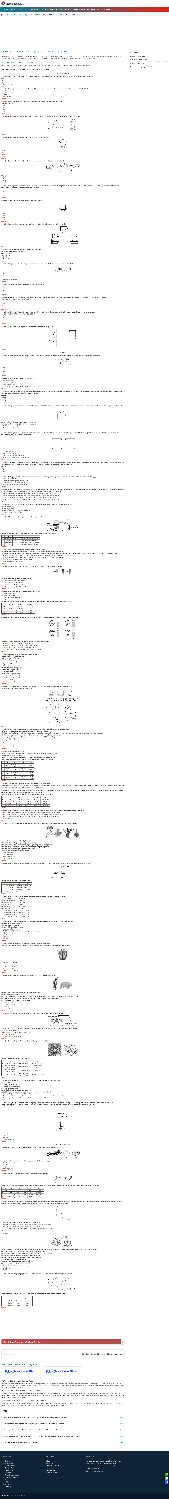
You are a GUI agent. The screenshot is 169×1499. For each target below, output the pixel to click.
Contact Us (49, 1463)
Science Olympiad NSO (26, 15)
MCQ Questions (64, 9)
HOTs (6, 1480)
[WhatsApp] (167, 1474)
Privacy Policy (50, 1470)
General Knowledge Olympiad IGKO (141, 67)
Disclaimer (49, 1468)
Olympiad (10, 15)
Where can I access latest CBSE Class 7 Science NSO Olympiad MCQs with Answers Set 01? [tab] (35, 1417)
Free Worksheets (78, 9)
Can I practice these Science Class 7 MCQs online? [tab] (21, 1442)
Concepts (8, 1473)
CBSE (13, 9)
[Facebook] (167, 1482)
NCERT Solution (10, 1466)
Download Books (10, 1470)
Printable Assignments (12, 1475)
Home (4, 15)
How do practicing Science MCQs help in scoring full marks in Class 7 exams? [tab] (30, 1430)
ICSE (20, 9)
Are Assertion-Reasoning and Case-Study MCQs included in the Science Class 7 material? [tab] (34, 1423)
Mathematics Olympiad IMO (138, 60)
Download (43, 9)
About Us (49, 1461)
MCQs (7, 1484)
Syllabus (7, 1461)
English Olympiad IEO (137, 63)
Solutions (53, 9)
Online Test (8, 1487)
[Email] (167, 1478)
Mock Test (90, 9)
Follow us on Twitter (52, 1466)
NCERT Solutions (31, 9)
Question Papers (10, 1468)
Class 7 (16, 15)
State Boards (106, 9)
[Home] (12, 3)
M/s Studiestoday (19, 1495)
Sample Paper (9, 1463)
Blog (98, 9)
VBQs (6, 1482)
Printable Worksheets (11, 1477)
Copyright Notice (51, 1473)
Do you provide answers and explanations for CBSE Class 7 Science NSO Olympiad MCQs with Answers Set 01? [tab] (42, 1436)
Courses (5, 9)
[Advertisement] (60, 32)
